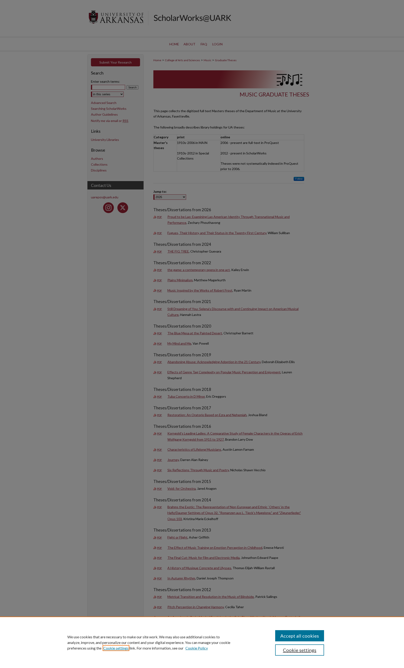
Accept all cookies (299, 636)
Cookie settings (116, 648)
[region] (202, 642)
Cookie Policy (196, 648)
